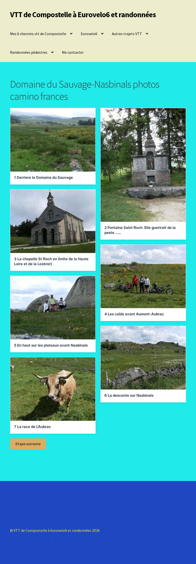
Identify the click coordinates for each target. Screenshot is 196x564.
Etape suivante (28, 443)
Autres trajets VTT (127, 33)
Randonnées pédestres (28, 52)
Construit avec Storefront (31, 536)
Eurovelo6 (89, 33)
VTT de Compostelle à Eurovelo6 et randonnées (83, 14)
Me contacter (73, 52)
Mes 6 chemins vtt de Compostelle (38, 33)
